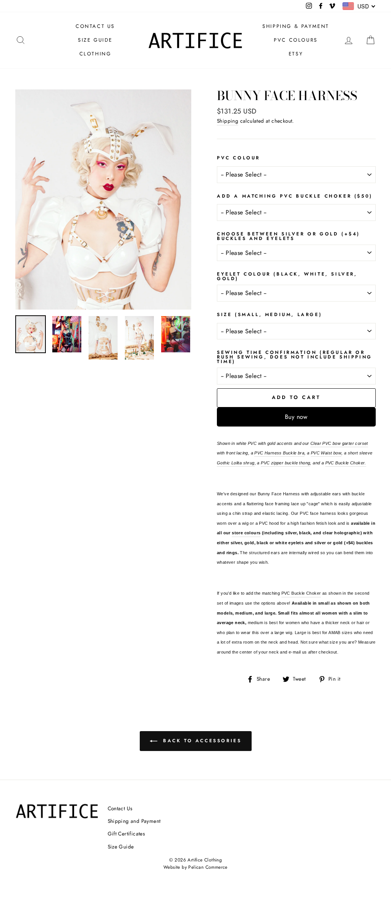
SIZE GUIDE (95, 40)
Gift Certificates (126, 833)
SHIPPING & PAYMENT (295, 26)
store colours (246, 532)
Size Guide (121, 846)
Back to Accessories (201, 740)
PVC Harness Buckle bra (279, 453)
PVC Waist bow (326, 453)
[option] (103, 199)
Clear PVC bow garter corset (339, 443)
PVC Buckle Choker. (345, 463)
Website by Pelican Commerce (195, 867)
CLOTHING (95, 53)
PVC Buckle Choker (301, 593)
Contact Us (120, 808)
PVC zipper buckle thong (285, 463)
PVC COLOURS (296, 40)
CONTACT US (95, 26)
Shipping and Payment (134, 821)
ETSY (296, 53)
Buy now (296, 416)
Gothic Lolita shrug (236, 463)
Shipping (227, 121)
